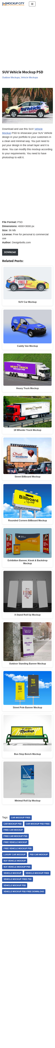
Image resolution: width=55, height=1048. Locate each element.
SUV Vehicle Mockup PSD (17, 867)
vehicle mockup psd (15, 885)
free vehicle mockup (15, 842)
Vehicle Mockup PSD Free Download (24, 891)
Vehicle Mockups (29, 77)
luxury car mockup (15, 855)
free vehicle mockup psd (18, 848)
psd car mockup (39, 855)
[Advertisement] (27, 36)
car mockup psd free (38, 824)
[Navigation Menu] (32, 4)
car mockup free (20, 818)
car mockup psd (13, 824)
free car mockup (13, 830)
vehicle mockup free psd (18, 879)
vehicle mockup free (37, 873)
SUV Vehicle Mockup (15, 861)
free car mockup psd (15, 836)
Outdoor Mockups (11, 77)
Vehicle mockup (12, 873)
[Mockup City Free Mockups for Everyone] (13, 4)
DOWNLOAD (10, 252)
